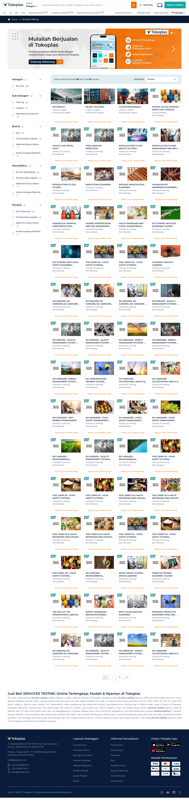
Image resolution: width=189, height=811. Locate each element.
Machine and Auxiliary (88, 13)
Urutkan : (139, 79)
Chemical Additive (60, 13)
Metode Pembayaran (82, 765)
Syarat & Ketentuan (119, 771)
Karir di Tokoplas (118, 776)
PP (4, 13)
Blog (113, 760)
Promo (76, 781)
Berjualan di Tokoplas (82, 755)
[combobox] (86, 5)
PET (16, 13)
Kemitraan (115, 755)
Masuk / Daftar (175, 5)
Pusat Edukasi (161, 13)
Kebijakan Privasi (118, 765)
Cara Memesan (79, 745)
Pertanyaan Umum (81, 750)
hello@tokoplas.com (20, 772)
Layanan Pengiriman (82, 760)
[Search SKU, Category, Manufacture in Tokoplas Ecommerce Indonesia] (134, 5)
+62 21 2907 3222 (19, 768)
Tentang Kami (144, 13)
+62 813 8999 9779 (20, 765)
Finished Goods (36, 13)
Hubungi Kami (117, 750)
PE (10, 13)
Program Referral (80, 771)
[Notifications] (160, 5)
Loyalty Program (80, 776)
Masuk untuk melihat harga (66, 122)
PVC (23, 13)
